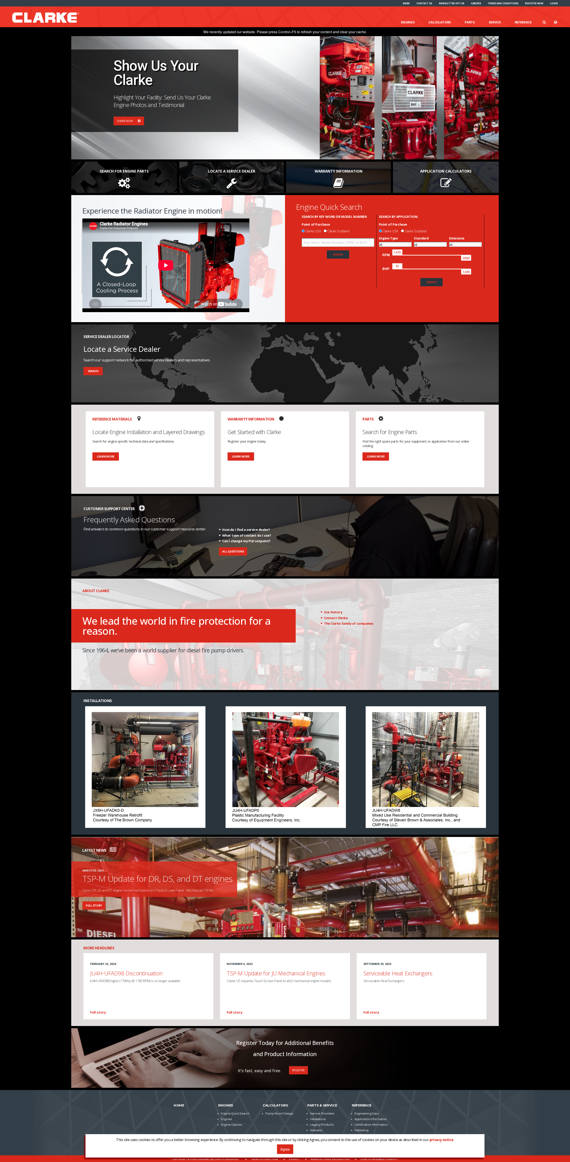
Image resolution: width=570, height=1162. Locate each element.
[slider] (397, 252)
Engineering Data (366, 1113)
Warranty (316, 1130)
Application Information (370, 1119)
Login (554, 3)
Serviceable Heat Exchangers (397, 973)
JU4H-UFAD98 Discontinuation (126, 973)
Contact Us (424, 3)
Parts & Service (322, 1105)
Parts (470, 22)
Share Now (125, 121)
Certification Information (371, 1124)
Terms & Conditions (264, 1159)
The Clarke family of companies (348, 623)
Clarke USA (313, 231)
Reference (523, 22)
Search (93, 371)
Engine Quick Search (235, 1113)
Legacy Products (322, 1124)
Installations (318, 1119)
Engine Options (231, 1124)
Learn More (105, 456)
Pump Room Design (279, 1113)
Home (179, 1105)
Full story (94, 905)
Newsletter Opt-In (451, 3)
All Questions (233, 551)
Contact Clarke (336, 618)
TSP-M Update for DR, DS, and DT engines (157, 878)
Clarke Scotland (338, 231)
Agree (285, 1149)
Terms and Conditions (503, 3)
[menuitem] (406, 3)
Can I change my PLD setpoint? (246, 541)
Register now (534, 3)
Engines (408, 22)
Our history (333, 612)
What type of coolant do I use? (246, 535)
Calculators (439, 22)
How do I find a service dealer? (246, 529)
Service (495, 22)
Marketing (361, 1130)
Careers (476, 3)
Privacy (294, 1159)
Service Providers (322, 1113)
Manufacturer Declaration (330, 1159)
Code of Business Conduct (379, 1159)
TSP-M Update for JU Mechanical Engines (276, 973)
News (406, 3)
